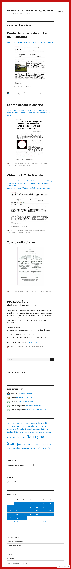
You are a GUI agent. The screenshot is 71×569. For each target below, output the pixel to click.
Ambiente (28, 93)
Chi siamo (10, 550)
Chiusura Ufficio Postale (25, 175)
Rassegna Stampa (42, 93)
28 (10, 518)
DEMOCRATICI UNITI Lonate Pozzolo (30, 10)
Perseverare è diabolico (25, 394)
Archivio (10, 554)
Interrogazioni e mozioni (15, 541)
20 (50, 511)
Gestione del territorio (15, 432)
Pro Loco (27, 346)
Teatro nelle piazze (21, 242)
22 (17, 514)
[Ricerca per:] (28, 359)
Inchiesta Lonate (13, 537)
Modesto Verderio (37, 163)
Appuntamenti (29, 291)
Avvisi (26, 230)
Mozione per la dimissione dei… (36, 410)
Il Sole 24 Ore (11, 110)
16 (23, 511)
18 (37, 511)
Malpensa (34, 93)
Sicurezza (14, 165)
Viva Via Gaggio (44, 448)
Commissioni (11, 429)
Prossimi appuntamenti (15, 545)
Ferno (49, 429)
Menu (60, 11)
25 (37, 514)
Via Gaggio (33, 448)
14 (10, 511)
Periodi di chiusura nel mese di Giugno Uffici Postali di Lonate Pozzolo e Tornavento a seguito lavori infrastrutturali (30, 183)
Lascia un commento (15, 94)
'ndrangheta (28, 163)
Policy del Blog (12, 558)
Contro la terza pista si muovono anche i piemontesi (35, 42)
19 (43, 511)
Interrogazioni (29, 432)
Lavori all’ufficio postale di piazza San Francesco (33, 188)
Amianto (27, 423)
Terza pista (50, 93)
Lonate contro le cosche (25, 105)
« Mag (16, 521)
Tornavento (14, 232)
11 (37, 507)
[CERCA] (52, 359)
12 (43, 507)
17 (30, 511)
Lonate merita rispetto (33, 406)
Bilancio (34, 426)
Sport (9, 448)
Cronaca (36, 429)
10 (30, 507)
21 (10, 514)
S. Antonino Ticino (28, 444)
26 (44, 514)
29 (17, 518)
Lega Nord (38, 432)
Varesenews (11, 42)
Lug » (44, 521)
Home (9, 533)
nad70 (11, 93)
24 (30, 514)
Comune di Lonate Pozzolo (16, 181)
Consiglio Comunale (24, 429)
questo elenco (33, 342)
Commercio (42, 426)
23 (24, 514)
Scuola (38, 444)
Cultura (36, 291)
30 (24, 518)
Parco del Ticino (13, 438)
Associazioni (21, 426)
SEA (42, 444)
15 (17, 511)
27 (50, 514)
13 (50, 507)
